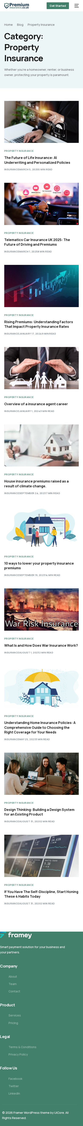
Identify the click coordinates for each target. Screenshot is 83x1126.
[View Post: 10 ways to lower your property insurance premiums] (41, 528)
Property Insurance (19, 151)
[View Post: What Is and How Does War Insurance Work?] (41, 609)
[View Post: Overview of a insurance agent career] (41, 368)
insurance (11, 169)
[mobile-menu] (76, 5)
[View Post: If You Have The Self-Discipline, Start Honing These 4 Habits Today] (41, 856)
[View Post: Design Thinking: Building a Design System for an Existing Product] (41, 774)
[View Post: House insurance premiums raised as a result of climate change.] (41, 445)
